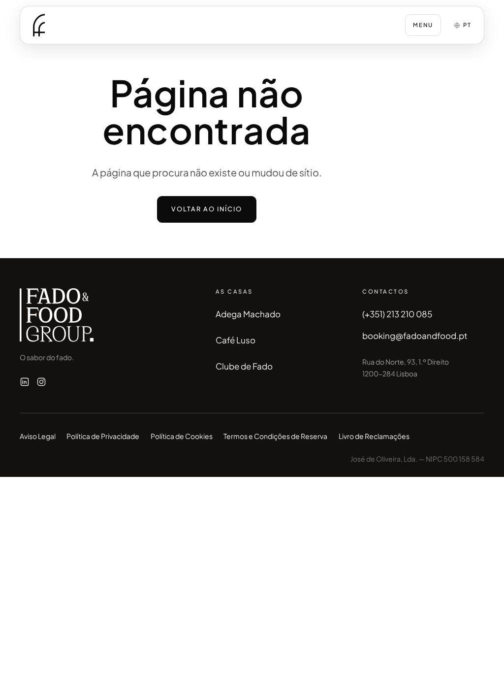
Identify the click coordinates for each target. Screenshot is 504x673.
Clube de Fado (244, 366)
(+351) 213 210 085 (397, 313)
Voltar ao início (207, 209)
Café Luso (235, 340)
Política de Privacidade (102, 436)
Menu (423, 25)
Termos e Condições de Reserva (275, 436)
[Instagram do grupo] (41, 382)
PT (467, 25)
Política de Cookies (182, 436)
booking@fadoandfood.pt (415, 335)
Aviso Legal (38, 436)
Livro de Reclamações (374, 436)
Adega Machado (248, 313)
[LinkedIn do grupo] (25, 382)
